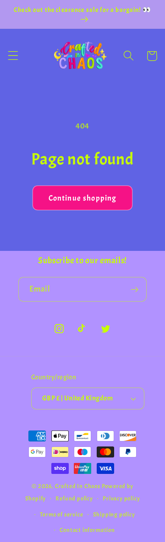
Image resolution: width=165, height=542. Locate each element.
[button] (13, 56)
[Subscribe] (134, 289)
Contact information (87, 530)
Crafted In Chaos (77, 486)
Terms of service (61, 514)
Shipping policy (114, 514)
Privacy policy (121, 498)
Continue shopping (83, 198)
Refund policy (74, 498)
